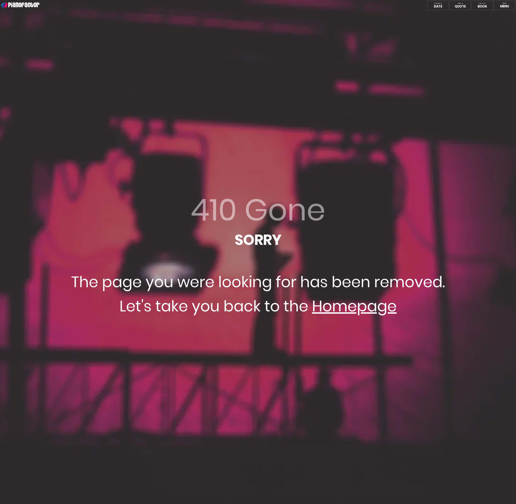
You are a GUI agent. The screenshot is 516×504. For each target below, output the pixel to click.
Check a (438, 5)
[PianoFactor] (0, 5)
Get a (460, 5)
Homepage (354, 306)
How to (482, 5)
